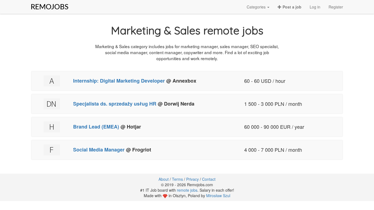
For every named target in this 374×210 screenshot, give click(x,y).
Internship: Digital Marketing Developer (119, 80)
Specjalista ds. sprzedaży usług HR (114, 103)
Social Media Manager (99, 149)
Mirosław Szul (218, 195)
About (164, 179)
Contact (208, 179)
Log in (315, 7)
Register (336, 7)
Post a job (291, 7)
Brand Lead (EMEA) (96, 126)
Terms (177, 179)
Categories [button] (257, 7)
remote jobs (187, 190)
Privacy (192, 179)
